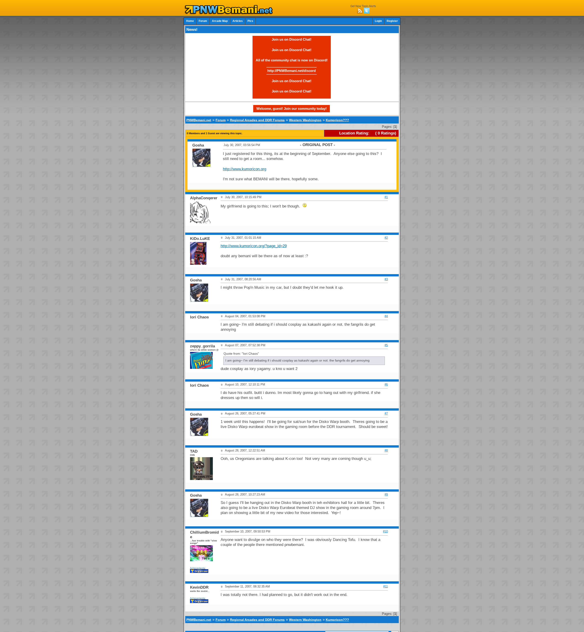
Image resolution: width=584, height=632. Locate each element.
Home (190, 21)
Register (392, 21)
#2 (386, 237)
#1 (386, 197)
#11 (385, 586)
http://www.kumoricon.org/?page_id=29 (254, 246)
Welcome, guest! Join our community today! (291, 108)
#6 (386, 384)
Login (378, 21)
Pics (250, 21)
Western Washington (305, 120)
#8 (386, 450)
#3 (386, 279)
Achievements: (198, 568)
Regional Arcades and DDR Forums (257, 120)
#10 (385, 531)
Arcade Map (220, 21)
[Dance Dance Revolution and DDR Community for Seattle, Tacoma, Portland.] (230, 13)
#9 (386, 494)
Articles (237, 21)
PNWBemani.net (198, 120)
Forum (203, 21)
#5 (386, 345)
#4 (386, 316)
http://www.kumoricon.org (244, 169)
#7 (386, 413)
